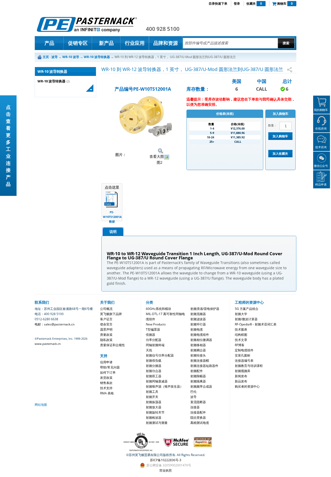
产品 (49, 43)
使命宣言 (106, 324)
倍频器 (150, 334)
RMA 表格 (107, 393)
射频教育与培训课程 (249, 366)
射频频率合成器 (201, 386)
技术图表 (241, 329)
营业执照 (165, 470)
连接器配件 (198, 412)
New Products (156, 324)
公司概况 (106, 309)
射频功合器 (153, 371)
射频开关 (152, 397)
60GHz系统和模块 (158, 309)
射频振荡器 (153, 402)
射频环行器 (198, 324)
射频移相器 (198, 345)
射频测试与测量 (157, 423)
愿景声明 (106, 329)
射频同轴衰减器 (157, 381)
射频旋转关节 (155, 412)
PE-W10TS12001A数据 (112, 216)
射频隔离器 (198, 381)
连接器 (195, 407)
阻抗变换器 (198, 417)
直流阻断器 (198, 402)
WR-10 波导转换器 (51, 81)
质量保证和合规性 (112, 345)
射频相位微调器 (201, 340)
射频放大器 (153, 407)
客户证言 (106, 319)
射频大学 (241, 314)
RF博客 (239, 345)
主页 (46, 57)
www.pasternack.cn (48, 344)
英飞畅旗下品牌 (111, 314)
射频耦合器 (198, 350)
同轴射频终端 (155, 345)
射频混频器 (198, 314)
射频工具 (152, 391)
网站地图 (41, 404)
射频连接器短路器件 (204, 366)
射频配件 (196, 371)
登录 (237, 3)
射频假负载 (153, 360)
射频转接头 (198, 355)
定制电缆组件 (244, 350)
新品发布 (241, 381)
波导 (193, 397)
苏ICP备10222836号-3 (165, 460)
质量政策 (106, 334)
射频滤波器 (198, 319)
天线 (149, 350)
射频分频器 (153, 366)
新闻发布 (241, 376)
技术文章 (241, 340)
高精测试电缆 (199, 423)
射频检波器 (153, 417)
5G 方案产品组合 (246, 309)
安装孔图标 (242, 355)
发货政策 (106, 377)
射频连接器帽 (199, 360)
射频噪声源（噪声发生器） (164, 386)
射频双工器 (153, 376)
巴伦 (193, 391)
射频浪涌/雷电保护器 (204, 309)
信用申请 (106, 362)
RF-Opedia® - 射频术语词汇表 (255, 324)
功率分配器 (153, 340)
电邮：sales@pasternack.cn (54, 324)
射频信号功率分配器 (160, 355)
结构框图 (241, 334)
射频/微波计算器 (246, 319)
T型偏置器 (153, 329)
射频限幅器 (198, 376)
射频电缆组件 (199, 334)
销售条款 (106, 383)
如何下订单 (108, 372)
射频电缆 (196, 329)
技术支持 (106, 388)
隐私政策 (106, 340)
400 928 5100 (162, 28)
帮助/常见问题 (110, 367)
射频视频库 (242, 371)
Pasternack (87, 24)
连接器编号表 (244, 360)
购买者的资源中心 (247, 386)
